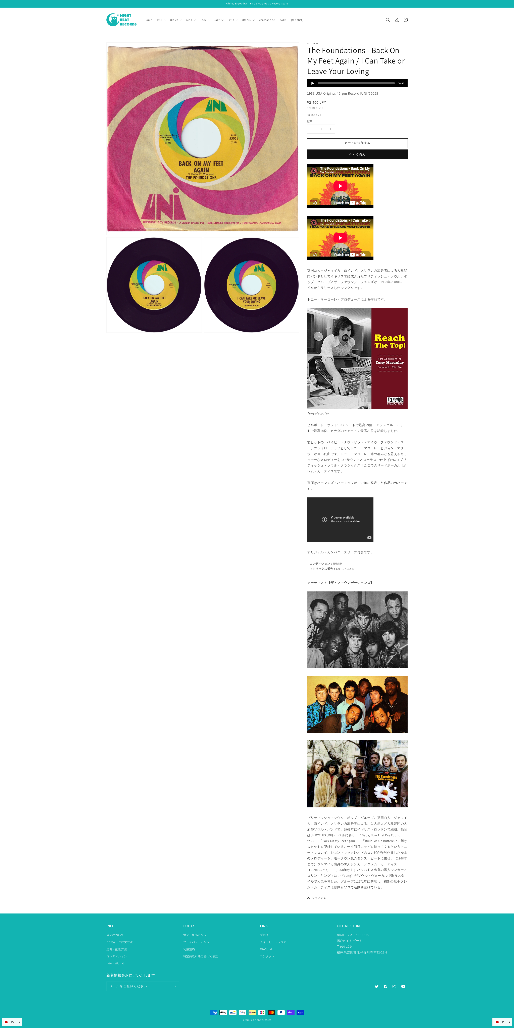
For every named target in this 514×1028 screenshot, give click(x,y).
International (115, 963)
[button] (387, 19)
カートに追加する (357, 143)
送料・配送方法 (116, 949)
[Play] (313, 83)
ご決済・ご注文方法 (119, 942)
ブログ (264, 935)
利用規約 (189, 949)
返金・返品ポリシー (196, 935)
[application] (357, 83)
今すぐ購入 (357, 154)
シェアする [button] (319, 898)
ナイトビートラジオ (273, 942)
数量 (310, 121)
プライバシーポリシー (198, 942)
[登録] (174, 986)
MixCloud (266, 949)
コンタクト (267, 956)
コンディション (116, 956)
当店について (115, 935)
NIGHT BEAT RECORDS (261, 1020)
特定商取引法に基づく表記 (200, 956)
